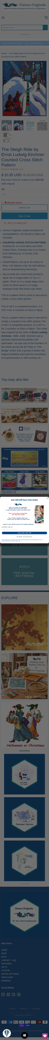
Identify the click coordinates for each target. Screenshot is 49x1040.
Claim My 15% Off (24, 533)
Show (24, 1035)
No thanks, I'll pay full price (24, 536)
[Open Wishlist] (45, 1036)
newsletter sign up (7, 526)
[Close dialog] (47, 498)
